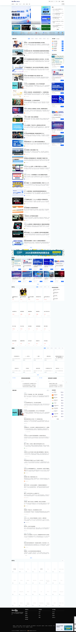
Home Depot (61, 569)
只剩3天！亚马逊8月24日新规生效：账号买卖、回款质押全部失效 (35, 108)
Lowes (21, 580)
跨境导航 (50, 32)
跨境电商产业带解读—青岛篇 (53, 383)
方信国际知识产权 (49, 368)
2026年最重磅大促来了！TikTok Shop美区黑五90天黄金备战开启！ (36, 199)
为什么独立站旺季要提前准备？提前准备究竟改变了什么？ (34, 133)
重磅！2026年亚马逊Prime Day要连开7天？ (32, 493)
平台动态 (25, 198)
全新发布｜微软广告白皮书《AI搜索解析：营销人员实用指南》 (35, 501)
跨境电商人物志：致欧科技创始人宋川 (30, 476)
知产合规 (25, 107)
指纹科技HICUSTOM (59, 368)
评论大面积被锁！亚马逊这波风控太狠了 (31, 207)
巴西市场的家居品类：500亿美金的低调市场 (32, 100)
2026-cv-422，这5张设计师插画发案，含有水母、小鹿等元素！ (35, 518)
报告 (24, 49)
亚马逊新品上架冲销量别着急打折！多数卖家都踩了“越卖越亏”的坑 (36, 158)
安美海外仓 (17, 368)
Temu (28, 569)
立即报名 (62, 80)
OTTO (48, 591)
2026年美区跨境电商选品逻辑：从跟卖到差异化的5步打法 (29, 385)
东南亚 (20, 571)
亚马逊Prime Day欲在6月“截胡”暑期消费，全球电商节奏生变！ (35, 435)
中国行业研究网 (50, 625)
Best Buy (34, 580)
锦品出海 (18, 630)
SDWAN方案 (24, 625)
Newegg (54, 580)
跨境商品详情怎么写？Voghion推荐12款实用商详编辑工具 (34, 141)
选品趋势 (27, 49)
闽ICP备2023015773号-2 (23, 630)
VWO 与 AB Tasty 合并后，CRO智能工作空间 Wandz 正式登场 (35, 166)
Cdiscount (61, 591)
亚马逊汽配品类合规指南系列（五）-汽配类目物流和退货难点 (56, 385)
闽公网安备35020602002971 (32, 630)
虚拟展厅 (20, 625)
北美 (12, 571)
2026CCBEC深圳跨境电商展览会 (56, 64)
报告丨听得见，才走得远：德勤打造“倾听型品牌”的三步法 (34, 443)
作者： (58, 11)
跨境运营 (45, 372)
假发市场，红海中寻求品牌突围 (29, 526)
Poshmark (41, 580)
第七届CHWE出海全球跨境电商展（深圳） (58, 103)
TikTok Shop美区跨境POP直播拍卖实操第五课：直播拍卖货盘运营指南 (36, 224)
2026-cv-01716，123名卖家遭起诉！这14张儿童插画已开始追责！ (36, 174)
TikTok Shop (21, 569)
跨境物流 (13, 372)
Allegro (34, 591)
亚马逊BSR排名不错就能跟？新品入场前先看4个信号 (33, 75)
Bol (41, 591)
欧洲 (12, 594)
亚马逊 (14, 569)
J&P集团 (38, 356)
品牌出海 (25, 41)
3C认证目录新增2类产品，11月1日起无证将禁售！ (33, 402)
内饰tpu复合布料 (39, 625)
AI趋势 (25, 74)
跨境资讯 (25, 115)
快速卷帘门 (43, 625)
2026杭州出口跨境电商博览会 (56, 117)
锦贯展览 (14, 625)
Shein (55, 569)
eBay (35, 569)
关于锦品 (50, 33)
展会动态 (30, 533)
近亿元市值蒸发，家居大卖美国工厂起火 (31, 149)
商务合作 (53, 33)
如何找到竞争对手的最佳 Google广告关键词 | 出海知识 (33, 460)
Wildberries (21, 591)
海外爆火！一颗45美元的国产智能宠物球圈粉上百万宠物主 (34, 42)
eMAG (28, 591)
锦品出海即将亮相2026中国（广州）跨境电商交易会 (33, 419)
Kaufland (54, 591)
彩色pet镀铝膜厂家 (33, 625)
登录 (59, 1)
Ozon (15, 591)
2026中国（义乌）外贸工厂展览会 (57, 143)
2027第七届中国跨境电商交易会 (56, 77)
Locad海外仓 (27, 356)
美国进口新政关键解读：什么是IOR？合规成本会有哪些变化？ (35, 240)
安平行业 (54, 625)
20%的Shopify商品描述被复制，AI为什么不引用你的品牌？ (34, 83)
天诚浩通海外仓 (16, 356)
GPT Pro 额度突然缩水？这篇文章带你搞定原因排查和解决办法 (35, 191)
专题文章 (53, 32)
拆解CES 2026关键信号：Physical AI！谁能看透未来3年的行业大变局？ (37, 534)
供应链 (56, 372)
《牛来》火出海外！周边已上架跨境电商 (31, 116)
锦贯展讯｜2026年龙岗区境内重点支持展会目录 (32, 551)
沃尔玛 (41, 569)
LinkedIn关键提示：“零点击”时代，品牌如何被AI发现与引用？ (35, 125)
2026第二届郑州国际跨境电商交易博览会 (58, 91)
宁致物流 (27, 368)
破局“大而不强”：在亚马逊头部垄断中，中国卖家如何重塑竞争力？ (36, 485)
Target (14, 580)
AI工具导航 (17, 625)
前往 (36, 381)
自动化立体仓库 (28, 625)
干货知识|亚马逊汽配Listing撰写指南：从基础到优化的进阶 (29, 386)
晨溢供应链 (38, 368)
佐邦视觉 (46, 625)
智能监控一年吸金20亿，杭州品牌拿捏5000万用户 (33, 509)
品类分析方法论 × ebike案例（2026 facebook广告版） (56, 386)
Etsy (48, 569)
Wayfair (28, 580)
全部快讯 (58, 29)
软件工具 (25, 140)
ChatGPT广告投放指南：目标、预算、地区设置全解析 (33, 394)
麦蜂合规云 (49, 356)
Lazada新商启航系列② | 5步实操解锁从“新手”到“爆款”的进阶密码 (29, 383)
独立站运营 (25, 82)
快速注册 (63, 1)
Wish (61, 580)
